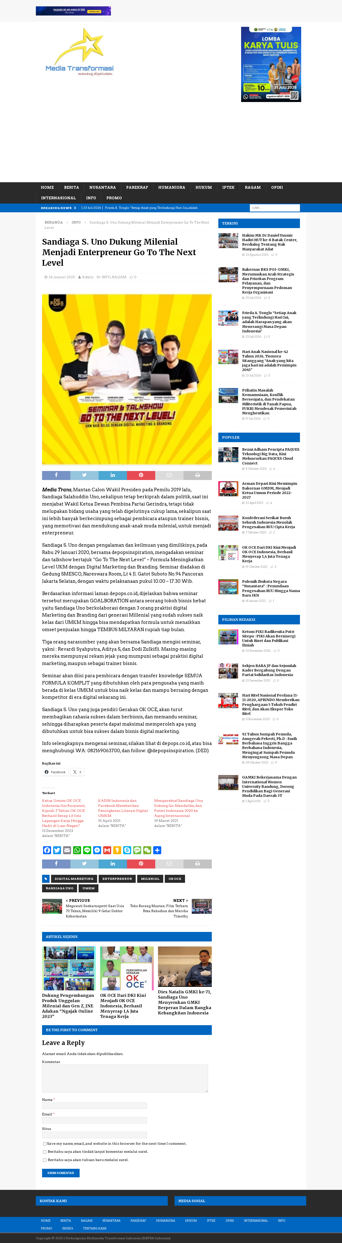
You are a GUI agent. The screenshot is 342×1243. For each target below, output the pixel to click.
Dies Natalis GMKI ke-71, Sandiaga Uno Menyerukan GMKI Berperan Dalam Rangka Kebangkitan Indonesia (184, 1002)
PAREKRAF (137, 187)
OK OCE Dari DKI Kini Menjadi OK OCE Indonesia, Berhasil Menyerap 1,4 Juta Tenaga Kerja (123, 1006)
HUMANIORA (171, 187)
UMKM (88, 888)
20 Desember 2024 (258, 650)
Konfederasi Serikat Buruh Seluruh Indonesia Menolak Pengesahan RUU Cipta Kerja (268, 522)
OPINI (277, 187)
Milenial (150, 879)
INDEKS (67, 1228)
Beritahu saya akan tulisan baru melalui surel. (88, 1160)
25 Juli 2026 (253, 298)
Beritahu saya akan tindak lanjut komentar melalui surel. (98, 1152)
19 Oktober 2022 (257, 566)
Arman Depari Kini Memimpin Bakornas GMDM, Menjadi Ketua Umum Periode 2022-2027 (269, 490)
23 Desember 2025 (258, 680)
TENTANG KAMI (94, 1228)
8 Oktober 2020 (256, 468)
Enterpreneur (117, 879)
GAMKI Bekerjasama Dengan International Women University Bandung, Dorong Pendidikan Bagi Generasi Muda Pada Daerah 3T (269, 786)
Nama (47, 1100)
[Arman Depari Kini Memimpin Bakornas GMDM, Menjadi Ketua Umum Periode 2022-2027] (228, 488)
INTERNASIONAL (58, 198)
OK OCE (174, 879)
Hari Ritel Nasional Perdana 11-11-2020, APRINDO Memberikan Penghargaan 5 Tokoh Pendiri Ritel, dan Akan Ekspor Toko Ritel (270, 704)
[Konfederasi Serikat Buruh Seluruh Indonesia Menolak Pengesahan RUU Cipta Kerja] (228, 523)
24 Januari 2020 (62, 277)
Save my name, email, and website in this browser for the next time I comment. (117, 1143)
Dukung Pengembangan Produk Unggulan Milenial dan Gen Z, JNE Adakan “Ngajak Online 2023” (68, 1006)
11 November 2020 (258, 719)
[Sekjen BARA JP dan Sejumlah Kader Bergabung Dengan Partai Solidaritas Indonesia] (228, 671)
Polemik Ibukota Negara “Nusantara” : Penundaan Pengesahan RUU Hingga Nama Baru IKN (271, 588)
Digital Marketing (74, 879)
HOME (47, 187)
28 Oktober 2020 (257, 762)
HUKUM (204, 187)
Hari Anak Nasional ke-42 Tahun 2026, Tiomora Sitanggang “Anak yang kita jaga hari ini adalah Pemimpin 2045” (269, 360)
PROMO (114, 198)
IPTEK (228, 187)
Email (47, 1114)
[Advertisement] (171, 145)
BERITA (71, 187)
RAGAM (253, 187)
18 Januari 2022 (256, 601)
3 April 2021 (253, 801)
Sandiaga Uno (59, 888)
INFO (91, 198)
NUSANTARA (102, 187)
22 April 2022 (254, 503)
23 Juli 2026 (253, 336)
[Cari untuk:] (275, 208)
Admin (88, 277)
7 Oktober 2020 (256, 532)
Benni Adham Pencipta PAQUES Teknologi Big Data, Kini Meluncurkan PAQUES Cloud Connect (270, 456)
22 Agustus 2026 (257, 254)
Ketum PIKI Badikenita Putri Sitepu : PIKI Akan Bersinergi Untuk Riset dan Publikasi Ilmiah (268, 638)
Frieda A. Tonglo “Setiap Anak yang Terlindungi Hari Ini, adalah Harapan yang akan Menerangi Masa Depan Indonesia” (269, 322)
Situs (46, 1129)
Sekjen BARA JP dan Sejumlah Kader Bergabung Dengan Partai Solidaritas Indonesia (269, 670)
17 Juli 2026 (253, 418)
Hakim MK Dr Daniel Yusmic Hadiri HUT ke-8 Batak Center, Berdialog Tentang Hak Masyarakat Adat (269, 242)
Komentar (51, 1062)
